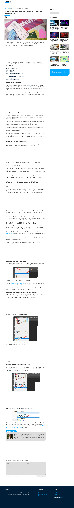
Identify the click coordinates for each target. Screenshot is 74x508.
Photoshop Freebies (56, 2)
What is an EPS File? (10, 70)
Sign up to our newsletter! (13, 476)
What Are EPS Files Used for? (12, 71)
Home (37, 2)
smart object (9, 233)
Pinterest (61, 497)
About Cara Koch (11, 431)
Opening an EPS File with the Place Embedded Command (20, 78)
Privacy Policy (57, 494)
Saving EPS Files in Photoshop (12, 79)
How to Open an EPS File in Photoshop (14, 74)
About (67, 2)
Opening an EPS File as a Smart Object (16, 76)
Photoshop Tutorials (45, 2)
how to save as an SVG (16, 427)
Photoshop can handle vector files (17, 283)
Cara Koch (10, 17)
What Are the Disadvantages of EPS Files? (15, 73)
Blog (64, 2)
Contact (56, 492)
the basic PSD (28, 86)
